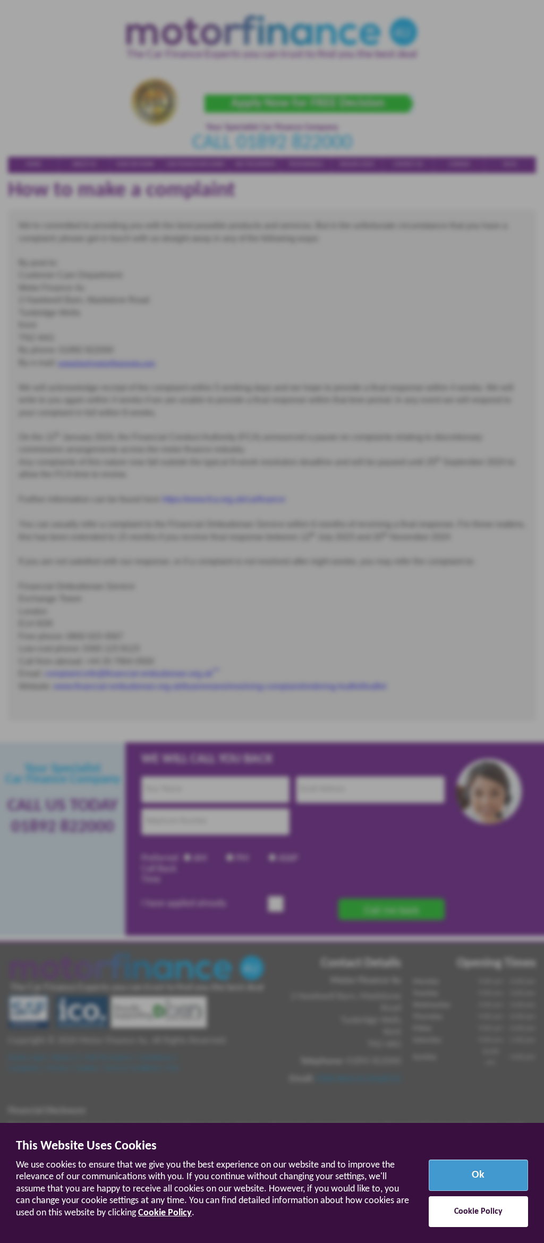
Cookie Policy (165, 1213)
